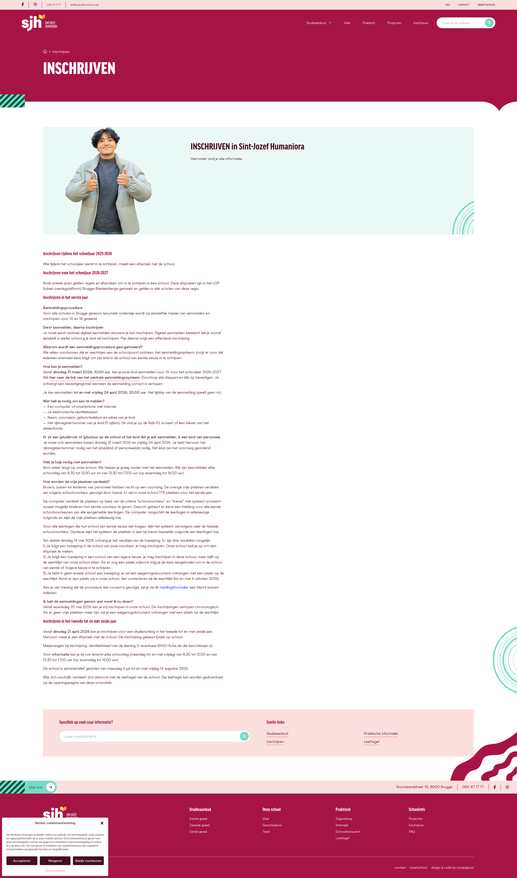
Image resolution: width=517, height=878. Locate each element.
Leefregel (371, 741)
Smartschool (486, 4)
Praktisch (369, 23)
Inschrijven (421, 23)
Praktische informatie (381, 733)
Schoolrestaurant (348, 832)
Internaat (342, 825)
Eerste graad (198, 819)
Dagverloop (344, 819)
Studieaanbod (316, 23)
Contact (464, 4)
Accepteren (21, 861)
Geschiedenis (272, 825)
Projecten (394, 23)
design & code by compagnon (452, 867)
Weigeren (55, 861)
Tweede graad (199, 825)
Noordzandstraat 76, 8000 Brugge (424, 786)
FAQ (448, 4)
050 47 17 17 (54, 4)
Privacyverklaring (55, 870)
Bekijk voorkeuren (88, 861)
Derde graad (198, 832)
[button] (102, 823)
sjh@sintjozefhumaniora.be (84, 4)
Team (266, 832)
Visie (347, 23)
